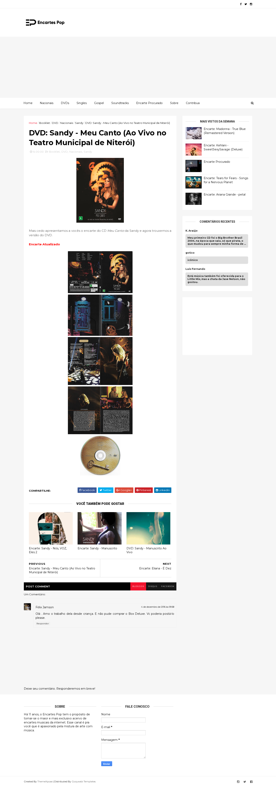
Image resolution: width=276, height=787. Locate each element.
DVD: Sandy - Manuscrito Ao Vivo (146, 550)
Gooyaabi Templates (84, 781)
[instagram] (251, 4)
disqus (152, 586)
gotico (190, 252)
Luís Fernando (195, 269)
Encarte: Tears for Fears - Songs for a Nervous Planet (226, 180)
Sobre (174, 103)
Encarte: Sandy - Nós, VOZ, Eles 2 (48, 550)
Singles (82, 103)
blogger (138, 586)
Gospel (99, 103)
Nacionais (46, 103)
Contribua (193, 103)
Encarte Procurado (149, 103)
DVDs (65, 103)
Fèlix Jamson (45, 607)
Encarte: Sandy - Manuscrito (97, 548)
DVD (55, 122)
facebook (167, 586)
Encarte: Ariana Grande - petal (224, 194)
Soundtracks (120, 103)
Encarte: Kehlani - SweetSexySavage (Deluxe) (223, 147)
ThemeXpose (44, 781)
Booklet (44, 122)
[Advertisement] (138, 67)
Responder (43, 623)
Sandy (79, 122)
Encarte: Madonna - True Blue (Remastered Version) (225, 131)
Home (28, 103)
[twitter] (245, 4)
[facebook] (240, 4)
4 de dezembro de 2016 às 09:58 (157, 606)
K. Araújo (191, 230)
